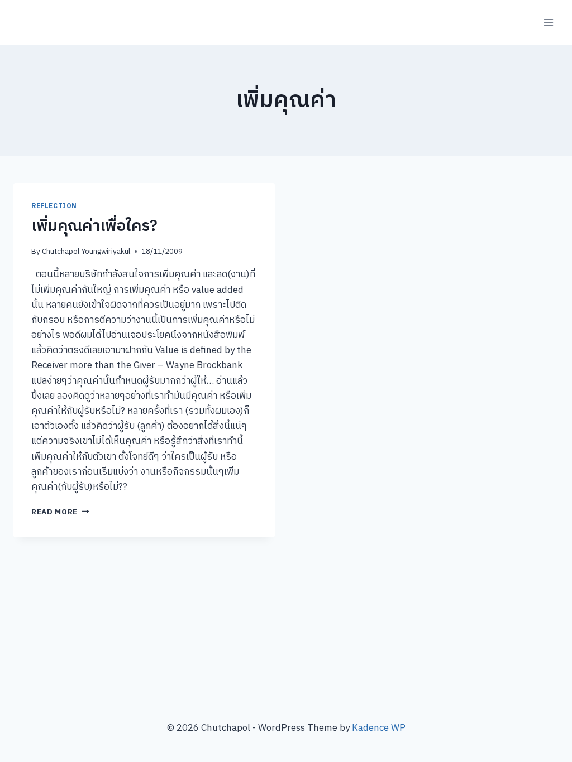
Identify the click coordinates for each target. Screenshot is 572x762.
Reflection (54, 206)
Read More (60, 512)
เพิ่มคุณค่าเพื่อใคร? (94, 226)
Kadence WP (379, 728)
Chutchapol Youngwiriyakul (86, 251)
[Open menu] (548, 22)
